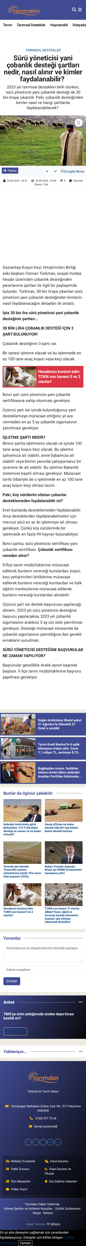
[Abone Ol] (72, 171)
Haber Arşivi (19, 1189)
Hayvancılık (59, 25)
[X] (35, 1142)
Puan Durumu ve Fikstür (58, 1171)
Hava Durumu (59, 1161)
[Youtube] (50, 1142)
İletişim (48, 1213)
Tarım (7, 25)
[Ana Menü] (80, 10)
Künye (37, 1213)
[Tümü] (81, 1002)
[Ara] (74, 10)
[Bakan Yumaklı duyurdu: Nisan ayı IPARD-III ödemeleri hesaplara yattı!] (64, 852)
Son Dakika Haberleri (63, 1181)
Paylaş (12, 170)
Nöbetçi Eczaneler (23, 1161)
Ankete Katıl (15, 1031)
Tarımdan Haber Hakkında (42, 1204)
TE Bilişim (53, 1224)
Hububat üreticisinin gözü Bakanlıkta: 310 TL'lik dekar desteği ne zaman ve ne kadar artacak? (22, 829)
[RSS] (58, 1142)
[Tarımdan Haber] (24, 10)
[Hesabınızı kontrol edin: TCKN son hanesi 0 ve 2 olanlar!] (22, 894)
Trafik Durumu (20, 1169)
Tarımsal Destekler (31, 25)
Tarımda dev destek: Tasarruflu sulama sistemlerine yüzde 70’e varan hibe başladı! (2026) (22, 871)
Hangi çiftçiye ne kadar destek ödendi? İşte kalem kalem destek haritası (61, 828)
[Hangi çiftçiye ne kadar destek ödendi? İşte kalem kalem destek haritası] (64, 810)
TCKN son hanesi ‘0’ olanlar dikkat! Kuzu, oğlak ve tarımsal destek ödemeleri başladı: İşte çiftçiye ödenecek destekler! (62, 915)
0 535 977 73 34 (45, 1118)
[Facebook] (28, 1142)
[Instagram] (43, 1142)
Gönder (11, 981)
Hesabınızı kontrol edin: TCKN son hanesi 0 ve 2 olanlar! (18, 912)
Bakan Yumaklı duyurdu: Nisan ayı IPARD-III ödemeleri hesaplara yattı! (63, 870)
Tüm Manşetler (21, 1181)
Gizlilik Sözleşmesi (68, 1208)
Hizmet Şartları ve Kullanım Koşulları (28, 1208)
